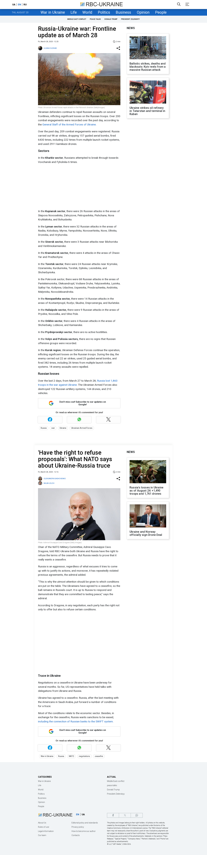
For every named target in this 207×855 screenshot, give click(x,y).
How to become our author (84, 831)
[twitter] (125, 815)
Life (74, 12)
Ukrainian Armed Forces (81, 428)
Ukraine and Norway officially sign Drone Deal (146, 533)
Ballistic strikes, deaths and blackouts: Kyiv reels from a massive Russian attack (148, 66)
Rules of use (43, 827)
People (161, 12)
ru (25, 4)
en (19, 4)
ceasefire (99, 756)
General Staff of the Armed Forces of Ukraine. (69, 124)
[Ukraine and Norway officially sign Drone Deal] (148, 516)
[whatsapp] (137, 815)
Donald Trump (110, 19)
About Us (42, 823)
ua (13, 4)
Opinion (143, 12)
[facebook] (113, 815)
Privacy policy (78, 827)
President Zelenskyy (130, 19)
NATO (71, 756)
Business (123, 12)
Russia (44, 428)
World (87, 12)
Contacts (76, 835)
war (53, 428)
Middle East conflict (76, 19)
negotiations (84, 756)
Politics (104, 12)
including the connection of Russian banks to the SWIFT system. (75, 721)
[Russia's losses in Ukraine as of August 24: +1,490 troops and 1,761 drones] (148, 472)
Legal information (46, 831)
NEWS (131, 28)
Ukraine (63, 428)
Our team (42, 835)
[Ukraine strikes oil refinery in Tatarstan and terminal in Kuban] (148, 92)
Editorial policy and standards (85, 823)
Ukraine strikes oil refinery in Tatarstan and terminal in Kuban (147, 111)
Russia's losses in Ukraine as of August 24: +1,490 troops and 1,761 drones (146, 490)
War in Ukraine (53, 12)
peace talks (95, 19)
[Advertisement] (79, 186)
